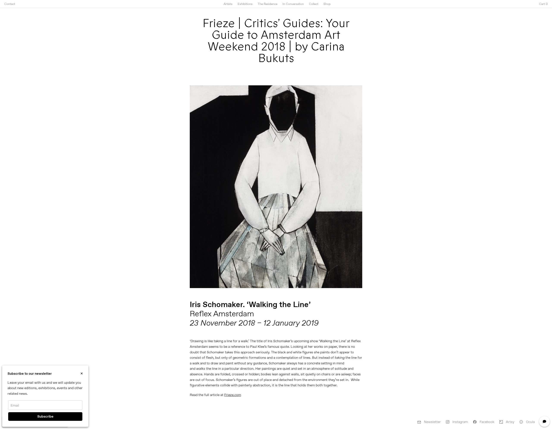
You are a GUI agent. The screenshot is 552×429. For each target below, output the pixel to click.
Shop (327, 4)
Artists (228, 4)
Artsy (509, 422)
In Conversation (293, 4)
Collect (313, 4)
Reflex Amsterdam (222, 313)
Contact (9, 4)
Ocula (530, 422)
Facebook (486, 422)
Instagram (460, 422)
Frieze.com (232, 395)
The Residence (267, 4)
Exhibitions (245, 4)
